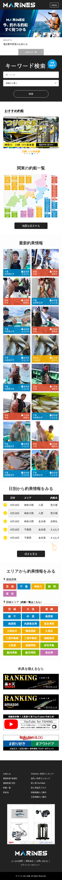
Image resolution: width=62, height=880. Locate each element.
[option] (31, 23)
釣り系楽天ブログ (38, 787)
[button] (56, 134)
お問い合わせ (42, 861)
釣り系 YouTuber (38, 783)
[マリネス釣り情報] (19, 4)
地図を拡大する (31, 226)
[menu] (54, 5)
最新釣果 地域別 (10, 778)
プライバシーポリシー (30, 864)
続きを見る (31, 554)
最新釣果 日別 (9, 783)
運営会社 (29, 861)
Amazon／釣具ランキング (42, 773)
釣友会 (6, 792)
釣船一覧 (7, 787)
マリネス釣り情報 (23, 876)
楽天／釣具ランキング (40, 778)
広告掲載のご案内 (38, 796)
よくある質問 (17, 861)
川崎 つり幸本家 (31, 151)
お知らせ (7, 773)
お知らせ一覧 (31, 52)
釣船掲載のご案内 (38, 792)
